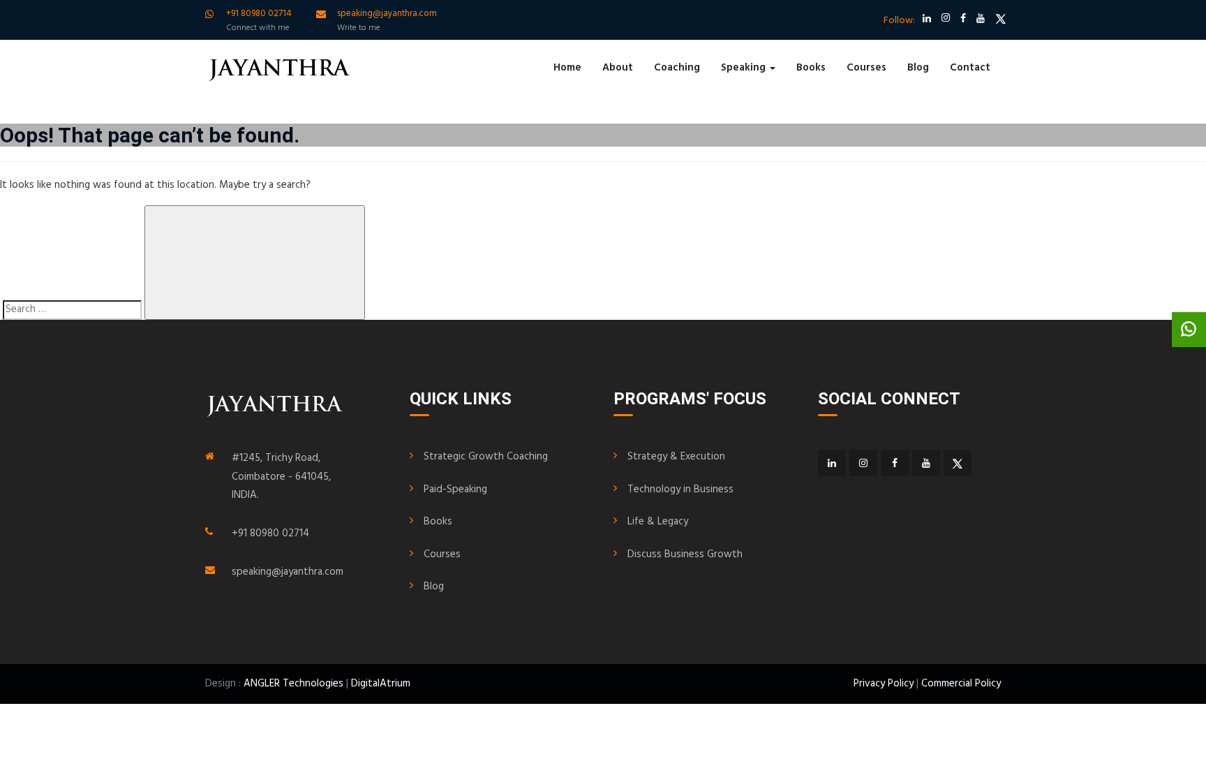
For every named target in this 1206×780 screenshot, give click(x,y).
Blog (918, 67)
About (617, 67)
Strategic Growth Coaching (486, 456)
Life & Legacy (657, 521)
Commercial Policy (961, 683)
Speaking (744, 67)
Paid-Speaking (455, 489)
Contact (970, 67)
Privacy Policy (884, 683)
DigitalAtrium (380, 683)
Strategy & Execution (676, 456)
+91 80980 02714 (270, 533)
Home (567, 67)
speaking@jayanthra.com (287, 572)
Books (811, 67)
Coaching (677, 67)
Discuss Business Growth (685, 554)
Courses (866, 67)
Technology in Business (680, 489)
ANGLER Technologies (293, 683)
